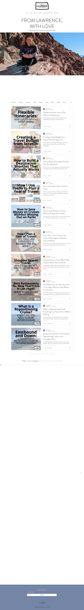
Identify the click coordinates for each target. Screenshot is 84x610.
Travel (47, 102)
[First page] (31, 353)
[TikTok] (44, 602)
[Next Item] (80, 472)
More (64, 102)
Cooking (20, 102)
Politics (35, 102)
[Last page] (53, 353)
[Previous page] (34, 353)
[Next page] (50, 353)
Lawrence (27, 102)
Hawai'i (58, 102)
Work (52, 102)
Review (41, 102)
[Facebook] (40, 602)
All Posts (13, 102)
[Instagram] (42, 602)
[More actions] (70, 109)
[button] (71, 102)
